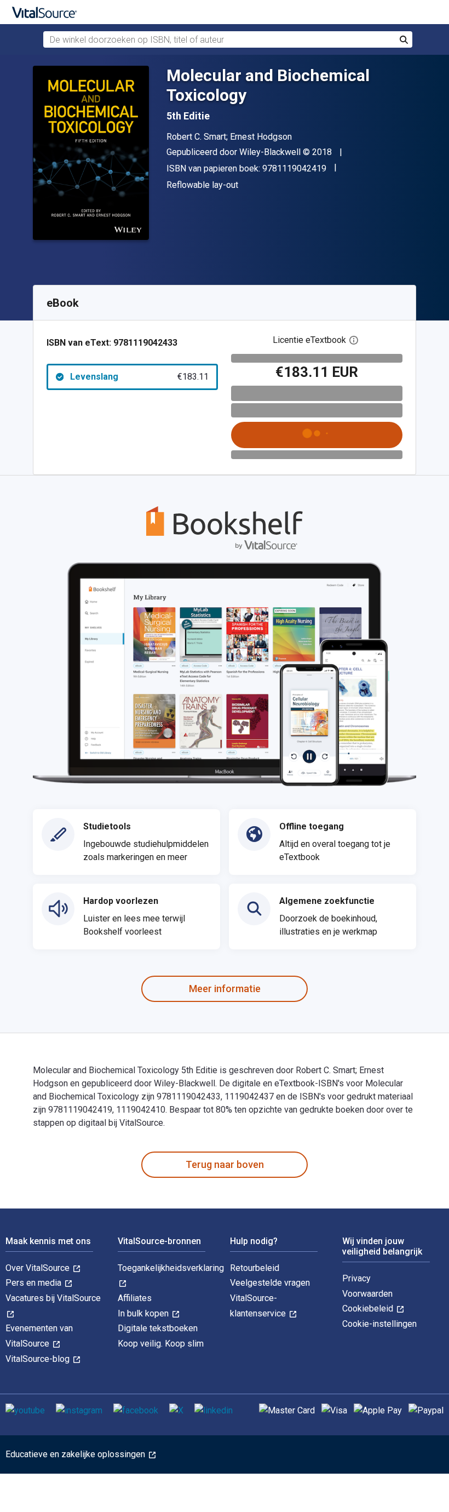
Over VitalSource (38, 1268)
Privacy (356, 1278)
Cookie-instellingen (379, 1324)
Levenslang (139, 376)
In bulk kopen (144, 1313)
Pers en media (34, 1283)
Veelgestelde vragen (270, 1283)
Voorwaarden (367, 1293)
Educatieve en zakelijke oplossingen (76, 1454)
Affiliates (135, 1298)
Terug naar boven (225, 1164)
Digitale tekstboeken (158, 1328)
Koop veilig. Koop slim (161, 1343)
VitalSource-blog (38, 1359)
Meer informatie (225, 988)
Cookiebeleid (368, 1308)
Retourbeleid (254, 1268)
